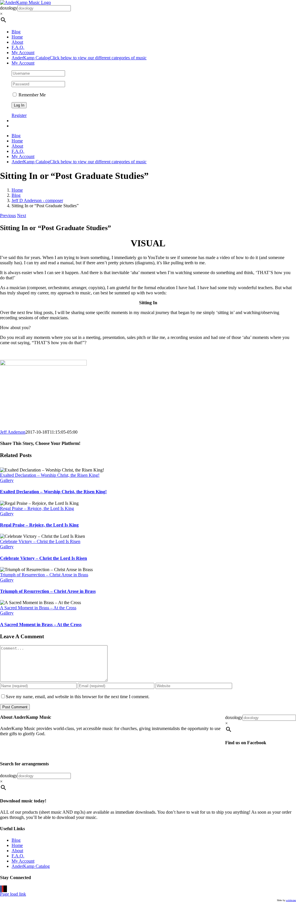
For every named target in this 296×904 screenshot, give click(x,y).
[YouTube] (2, 888)
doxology (8, 7)
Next (21, 215)
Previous (8, 215)
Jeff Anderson (12, 432)
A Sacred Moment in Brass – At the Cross (38, 607)
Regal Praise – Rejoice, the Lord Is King (37, 508)
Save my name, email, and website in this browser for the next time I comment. (77, 696)
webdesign (291, 900)
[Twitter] (4, 888)
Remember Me (31, 94)
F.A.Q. (18, 855)
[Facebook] (1, 888)
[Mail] (6, 888)
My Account (23, 861)
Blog (16, 840)
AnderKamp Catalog (31, 866)
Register (19, 115)
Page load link (13, 894)
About (17, 850)
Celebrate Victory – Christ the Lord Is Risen (40, 541)
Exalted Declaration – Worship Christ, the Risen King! (49, 475)
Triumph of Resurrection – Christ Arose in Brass (44, 574)
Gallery (7, 480)
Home (17, 845)
